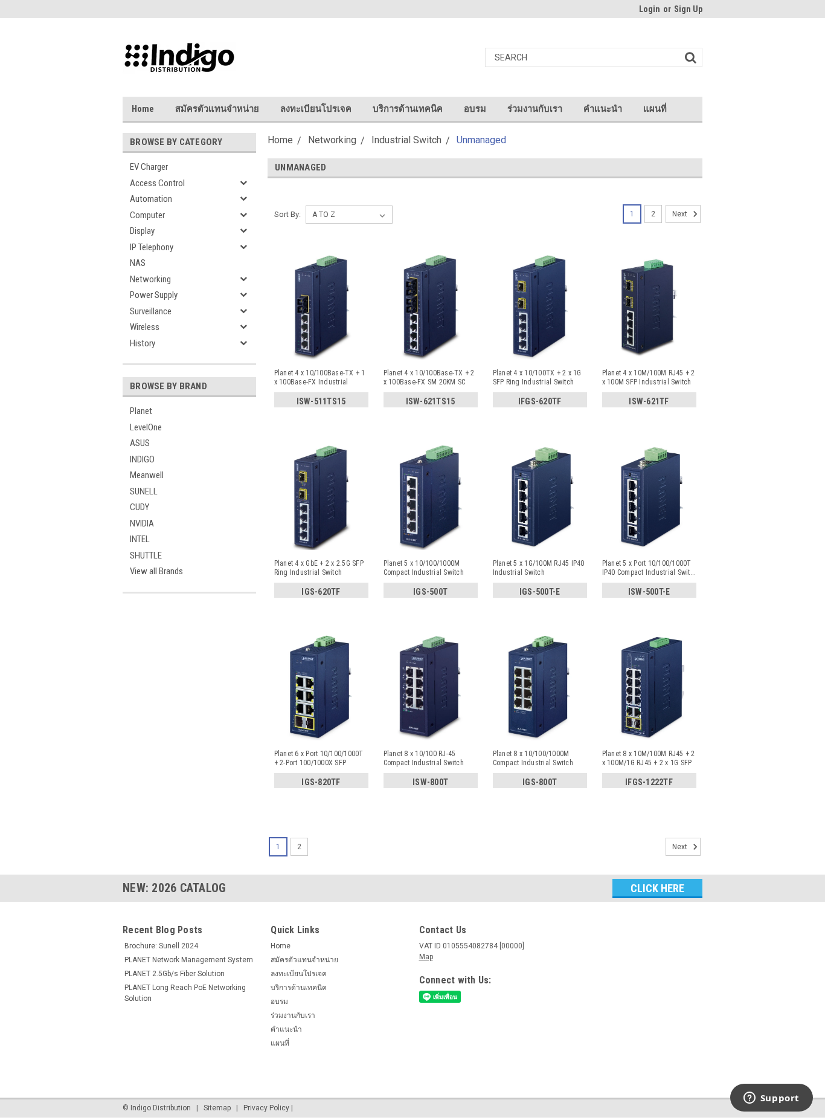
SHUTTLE (146, 555)
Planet (141, 411)
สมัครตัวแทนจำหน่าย (217, 108)
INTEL (140, 539)
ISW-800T (430, 782)
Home (143, 108)
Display (142, 230)
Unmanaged (481, 140)
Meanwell (147, 475)
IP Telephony (151, 247)
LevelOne (146, 427)
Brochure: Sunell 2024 (161, 946)
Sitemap (217, 1108)
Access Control (157, 183)
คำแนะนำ (602, 108)
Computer (147, 215)
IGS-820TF (320, 782)
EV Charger (149, 166)
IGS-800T (539, 782)
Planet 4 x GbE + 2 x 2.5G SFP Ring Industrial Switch (319, 568)
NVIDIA (142, 523)
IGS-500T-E (539, 592)
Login (649, 9)
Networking (150, 279)
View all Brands (156, 571)
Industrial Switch (406, 140)
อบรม (475, 108)
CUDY (139, 507)
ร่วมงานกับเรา (534, 108)
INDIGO (142, 459)
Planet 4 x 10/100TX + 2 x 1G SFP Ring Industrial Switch (537, 377)
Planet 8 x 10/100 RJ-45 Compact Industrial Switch (424, 758)
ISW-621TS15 (430, 401)
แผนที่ (655, 108)
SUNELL (144, 491)
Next (680, 214)
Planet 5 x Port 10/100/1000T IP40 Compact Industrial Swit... (649, 568)
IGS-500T (430, 592)
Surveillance (151, 311)
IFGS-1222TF (649, 782)
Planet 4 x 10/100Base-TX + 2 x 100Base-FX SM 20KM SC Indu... (429, 378)
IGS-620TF (320, 592)
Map (426, 957)
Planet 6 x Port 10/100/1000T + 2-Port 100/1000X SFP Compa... (319, 758)
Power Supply (154, 295)
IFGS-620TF (540, 401)
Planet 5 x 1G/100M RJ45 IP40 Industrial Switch (539, 568)
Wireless (144, 327)
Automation (151, 198)
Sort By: (287, 214)
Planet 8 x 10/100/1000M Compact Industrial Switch (533, 758)
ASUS (140, 443)
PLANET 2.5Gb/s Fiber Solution (174, 973)
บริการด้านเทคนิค (408, 108)
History (142, 343)
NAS (138, 262)
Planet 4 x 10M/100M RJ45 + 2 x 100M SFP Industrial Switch (648, 377)
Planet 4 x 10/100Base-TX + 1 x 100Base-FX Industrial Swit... (319, 378)
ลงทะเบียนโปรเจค (316, 108)
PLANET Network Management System (188, 960)
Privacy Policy (266, 1108)
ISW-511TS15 (321, 401)
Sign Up (688, 9)
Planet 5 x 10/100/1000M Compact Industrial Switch (424, 568)
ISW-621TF (649, 401)
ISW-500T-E (649, 592)
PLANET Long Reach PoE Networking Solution (185, 993)
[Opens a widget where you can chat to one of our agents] (771, 1099)
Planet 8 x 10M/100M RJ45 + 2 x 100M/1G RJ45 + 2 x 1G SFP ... (648, 758)
